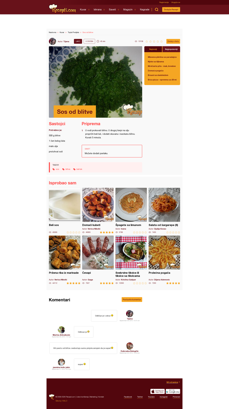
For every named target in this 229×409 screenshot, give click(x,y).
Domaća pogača (155, 70)
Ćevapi (98, 260)
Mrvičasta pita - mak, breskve (162, 66)
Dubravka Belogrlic (130, 351)
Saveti (112, 9)
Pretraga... (156, 9)
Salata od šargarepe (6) (164, 210)
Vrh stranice (172, 382)
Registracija (164, 2)
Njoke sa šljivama (156, 61)
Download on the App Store (157, 391)
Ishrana (97, 9)
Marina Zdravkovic (61, 335)
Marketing (93, 397)
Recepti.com (62, 8)
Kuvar (83, 9)
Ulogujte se (175, 2)
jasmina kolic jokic (61, 367)
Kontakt (101, 397)
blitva (68, 169)
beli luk (79, 169)
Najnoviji (153, 49)
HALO (64, 401)
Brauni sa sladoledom (158, 75)
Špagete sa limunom (131, 210)
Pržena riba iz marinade (64, 260)
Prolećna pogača (164, 260)
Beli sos (64, 210)
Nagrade (144, 9)
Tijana (66, 41)
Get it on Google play (173, 391)
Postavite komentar (132, 299)
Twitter (140, 397)
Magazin (128, 9)
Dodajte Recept (171, 9)
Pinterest (176, 397)
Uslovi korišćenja (82, 397)
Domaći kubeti (98, 210)
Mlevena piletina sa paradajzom (162, 57)
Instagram (164, 397)
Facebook (128, 397)
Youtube (151, 397)
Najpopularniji (171, 49)
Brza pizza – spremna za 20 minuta (162, 79)
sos (57, 169)
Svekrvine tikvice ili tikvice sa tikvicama (131, 260)
